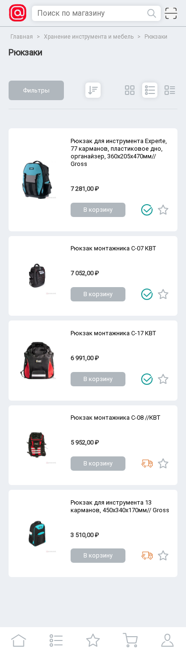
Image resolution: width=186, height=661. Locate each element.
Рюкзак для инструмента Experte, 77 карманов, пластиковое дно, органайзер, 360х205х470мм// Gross (119, 152)
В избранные (163, 210)
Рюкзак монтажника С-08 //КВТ (115, 417)
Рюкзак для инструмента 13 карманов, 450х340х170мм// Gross (120, 506)
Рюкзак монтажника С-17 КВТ (113, 333)
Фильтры (36, 90)
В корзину (98, 209)
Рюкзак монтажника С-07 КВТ (113, 248)
